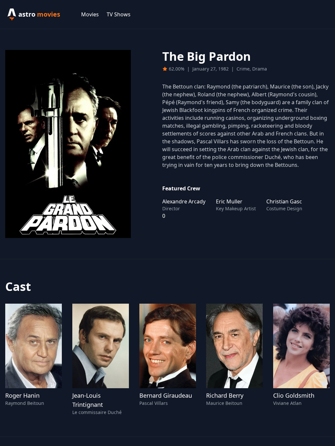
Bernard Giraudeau (165, 395)
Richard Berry (224, 395)
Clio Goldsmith (293, 395)
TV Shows (119, 14)
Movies (90, 14)
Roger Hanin (22, 395)
